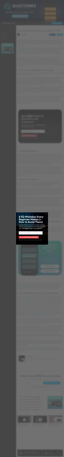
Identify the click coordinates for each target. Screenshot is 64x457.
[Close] (46, 214)
